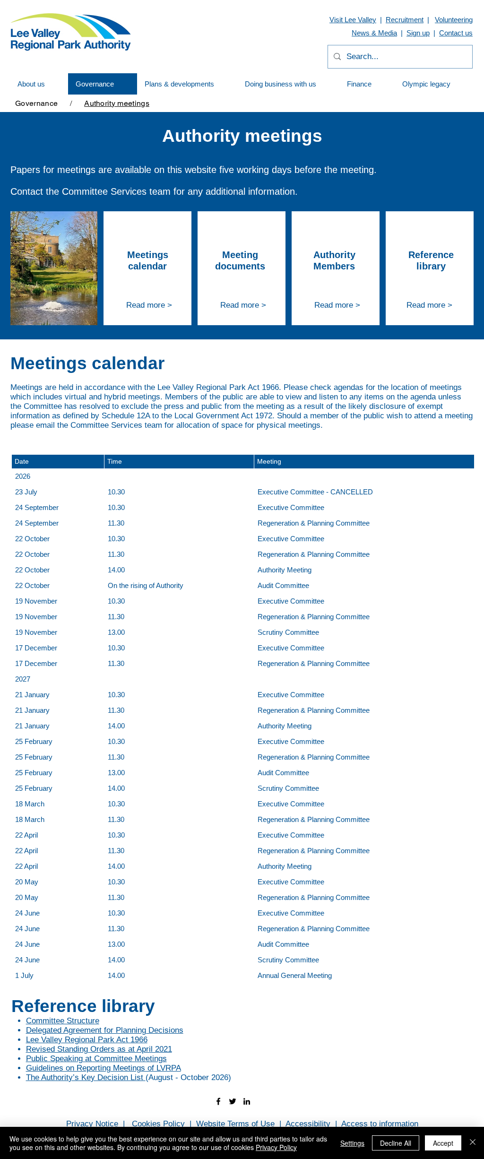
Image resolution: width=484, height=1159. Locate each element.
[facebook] (218, 1101)
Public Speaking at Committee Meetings (96, 1058)
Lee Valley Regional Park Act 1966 (86, 1039)
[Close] (472, 1142)
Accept (443, 1143)
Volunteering (454, 20)
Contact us (456, 33)
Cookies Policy (158, 1123)
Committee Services (104, 191)
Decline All (395, 1143)
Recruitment (405, 20)
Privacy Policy (276, 1147)
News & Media (374, 33)
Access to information (379, 1123)
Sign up (418, 33)
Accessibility (307, 1123)
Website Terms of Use (235, 1123)
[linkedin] (246, 1101)
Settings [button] (352, 1143)
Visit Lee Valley (352, 20)
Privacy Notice (92, 1123)
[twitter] (232, 1101)
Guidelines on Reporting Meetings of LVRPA (103, 1068)
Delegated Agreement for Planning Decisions (104, 1030)
